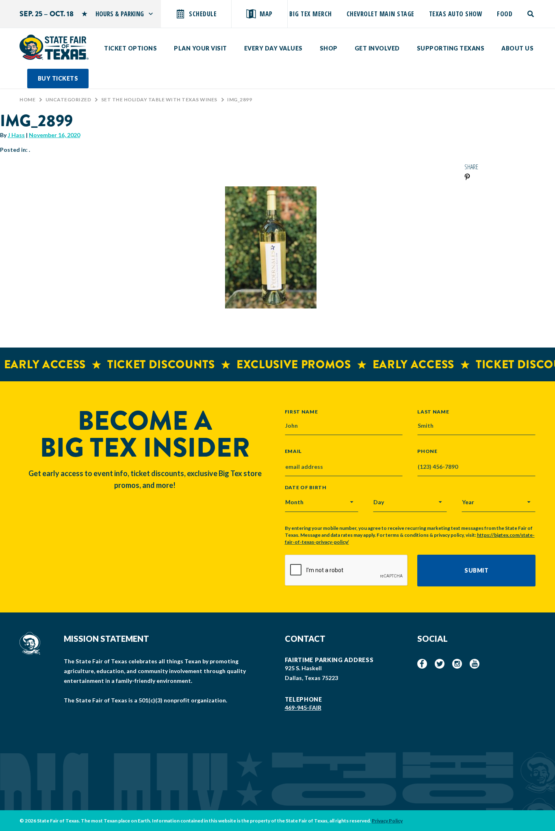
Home (27, 99)
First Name (301, 411)
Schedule (203, 13)
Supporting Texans (451, 48)
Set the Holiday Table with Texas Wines (159, 99)
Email (293, 451)
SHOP (329, 48)
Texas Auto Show (456, 13)
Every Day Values (273, 48)
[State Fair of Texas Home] (54, 47)
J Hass (16, 134)
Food (504, 13)
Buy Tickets (58, 78)
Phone (427, 451)
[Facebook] (422, 664)
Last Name (433, 411)
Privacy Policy (387, 821)
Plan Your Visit (200, 48)
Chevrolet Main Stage (380, 13)
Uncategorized (68, 99)
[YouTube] (474, 664)
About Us (517, 48)
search (531, 13)
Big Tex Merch (310, 13)
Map (266, 13)
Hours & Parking (119, 13)
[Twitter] (439, 664)
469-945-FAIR (303, 707)
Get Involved (377, 48)
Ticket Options (130, 48)
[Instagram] (457, 664)
